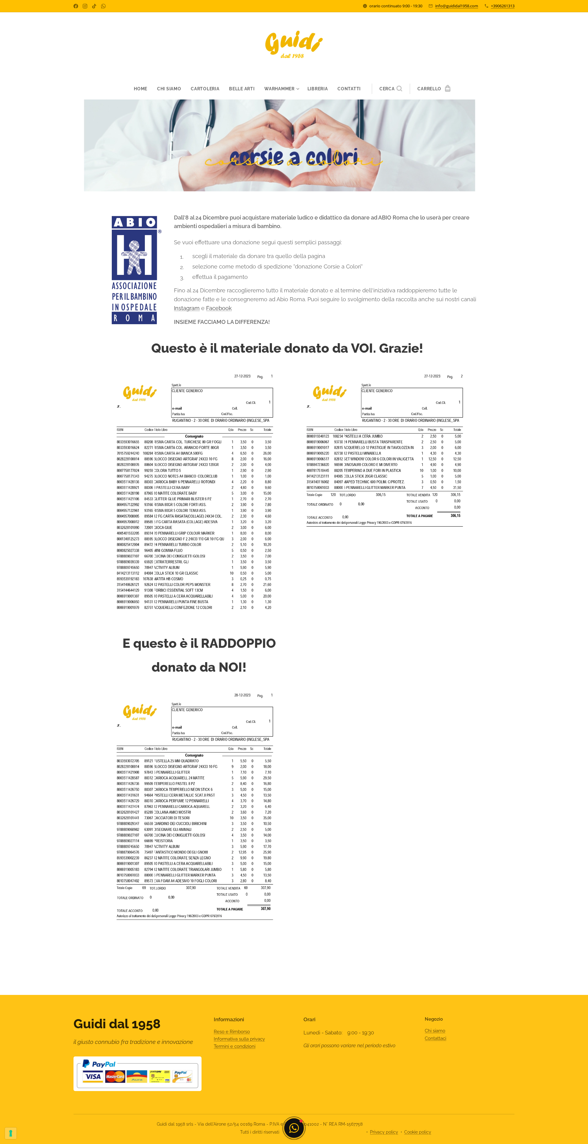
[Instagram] (85, 6)
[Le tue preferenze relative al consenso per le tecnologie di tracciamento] (11, 1133)
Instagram (187, 308)
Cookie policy (417, 1132)
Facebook (219, 308)
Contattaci (435, 1038)
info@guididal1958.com (456, 6)
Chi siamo (435, 1030)
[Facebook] (76, 6)
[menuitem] (143, 88)
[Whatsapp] (103, 6)
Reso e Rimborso (232, 1031)
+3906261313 (502, 6)
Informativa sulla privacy (239, 1039)
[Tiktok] (94, 6)
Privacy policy (384, 1132)
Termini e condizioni (234, 1046)
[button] (391, 88)
